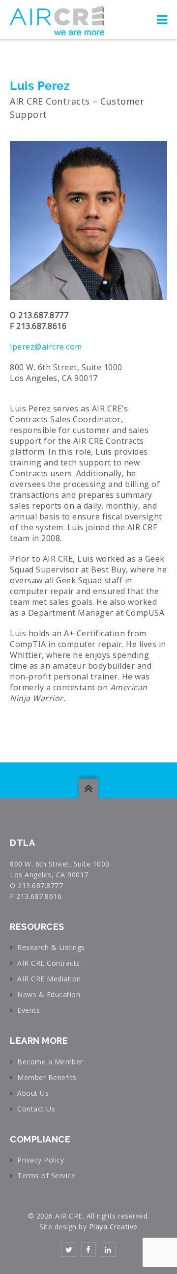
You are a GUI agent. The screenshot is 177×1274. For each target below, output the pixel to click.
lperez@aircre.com (46, 346)
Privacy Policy (40, 1160)
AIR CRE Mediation (49, 978)
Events (28, 1010)
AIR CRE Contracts (48, 963)
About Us (33, 1093)
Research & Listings (51, 947)
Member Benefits (47, 1077)
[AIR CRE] (57, 19)
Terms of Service (46, 1175)
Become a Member (50, 1061)
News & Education (48, 994)
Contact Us (36, 1108)
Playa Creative (113, 1226)
